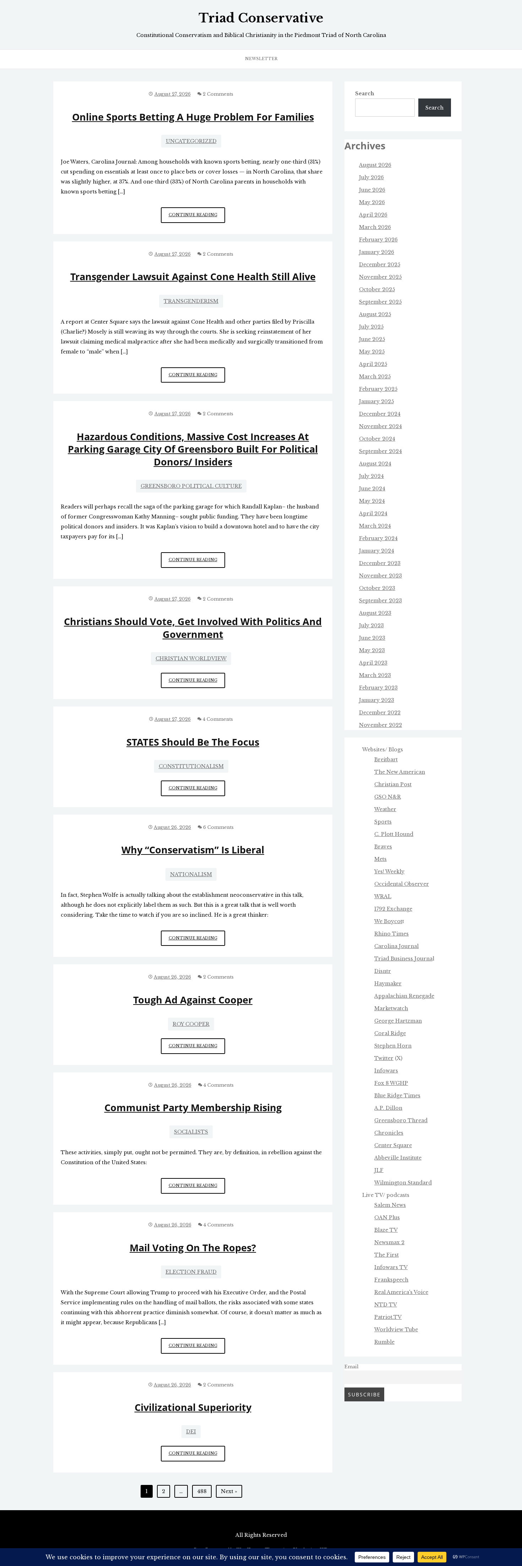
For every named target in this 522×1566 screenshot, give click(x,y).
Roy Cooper (191, 1024)
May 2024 (372, 501)
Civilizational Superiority (193, 1407)
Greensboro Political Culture (191, 486)
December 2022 (380, 712)
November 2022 (380, 725)
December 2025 (379, 264)
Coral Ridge (390, 1033)
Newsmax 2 (389, 1242)
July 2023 (371, 625)
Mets (380, 859)
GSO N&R (387, 797)
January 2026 (376, 252)
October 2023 (377, 588)
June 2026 (372, 190)
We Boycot (388, 921)
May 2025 (372, 351)
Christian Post (393, 784)
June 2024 (372, 488)
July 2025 (371, 327)
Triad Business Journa (403, 958)
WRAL (382, 896)
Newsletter (261, 58)
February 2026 (378, 239)
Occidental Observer (401, 884)
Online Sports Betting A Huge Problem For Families (193, 116)
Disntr (382, 971)
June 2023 (372, 638)
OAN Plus (387, 1217)
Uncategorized (191, 141)
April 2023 (373, 663)
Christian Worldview (191, 658)
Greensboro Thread (401, 1120)
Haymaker (388, 983)
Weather (385, 809)
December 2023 (380, 563)
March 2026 (375, 227)
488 (202, 1491)
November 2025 (380, 277)
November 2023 (380, 575)
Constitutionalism (191, 766)
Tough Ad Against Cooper (192, 999)
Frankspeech (391, 1280)
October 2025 (377, 289)
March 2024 (375, 526)
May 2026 (372, 202)
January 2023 (376, 700)
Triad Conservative (261, 18)
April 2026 (373, 215)
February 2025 (378, 389)
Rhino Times (391, 934)
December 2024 (380, 414)
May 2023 (372, 650)
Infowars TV (391, 1267)
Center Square (393, 1145)
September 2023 (380, 600)
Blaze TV (386, 1230)
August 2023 (375, 613)
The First (386, 1255)
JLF (379, 1170)
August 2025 (375, 314)
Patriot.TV (388, 1317)
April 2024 (373, 513)
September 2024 (380, 451)
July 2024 (371, 476)
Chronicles (388, 1133)
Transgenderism (191, 301)
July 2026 (371, 177)
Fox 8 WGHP (391, 1083)
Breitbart (386, 759)
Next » (229, 1491)
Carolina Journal (396, 946)
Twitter (383, 1058)
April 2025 (373, 364)
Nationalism (191, 874)
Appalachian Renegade (404, 996)
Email (351, 1366)
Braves (383, 846)
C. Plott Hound (393, 834)
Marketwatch (391, 1008)
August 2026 (375, 165)
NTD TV (385, 1304)
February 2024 (378, 538)
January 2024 (376, 551)
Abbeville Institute (398, 1158)
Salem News (390, 1205)
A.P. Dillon (388, 1108)
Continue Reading (197, 217)
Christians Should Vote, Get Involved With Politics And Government (193, 627)
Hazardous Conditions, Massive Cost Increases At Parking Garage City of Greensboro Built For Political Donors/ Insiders (193, 449)
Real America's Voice (401, 1292)
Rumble (384, 1342)
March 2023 (375, 675)
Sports (383, 822)
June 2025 (372, 339)
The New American (399, 772)
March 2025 (375, 376)
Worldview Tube (396, 1329)
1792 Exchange (393, 909)
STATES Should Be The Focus (192, 742)
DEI (191, 1431)
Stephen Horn (393, 1046)
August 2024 (375, 463)
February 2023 (378, 688)
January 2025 (376, 401)
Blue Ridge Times (397, 1095)
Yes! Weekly (389, 871)
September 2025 (380, 302)
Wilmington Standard (403, 1182)
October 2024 (377, 439)
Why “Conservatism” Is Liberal (192, 849)
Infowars (386, 1070)
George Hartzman (398, 1021)
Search (364, 93)
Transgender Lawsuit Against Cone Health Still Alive (193, 276)
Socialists (191, 1132)
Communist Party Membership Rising (193, 1107)
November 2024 (380, 426)
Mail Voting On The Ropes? (193, 1247)
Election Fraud (191, 1272)
